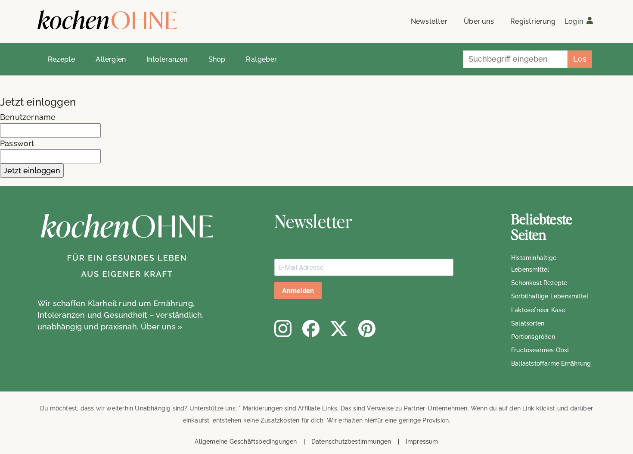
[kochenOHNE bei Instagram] (283, 328)
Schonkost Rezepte (539, 282)
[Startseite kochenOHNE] (107, 20)
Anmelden (298, 291)
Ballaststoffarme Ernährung (551, 363)
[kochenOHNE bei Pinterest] (366, 328)
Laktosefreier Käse (538, 310)
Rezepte (61, 59)
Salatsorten (527, 323)
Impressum (422, 441)
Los (579, 58)
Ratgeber (261, 59)
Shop (217, 59)
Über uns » (162, 326)
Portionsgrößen (533, 336)
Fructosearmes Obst (540, 350)
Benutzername (28, 117)
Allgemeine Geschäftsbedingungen (246, 441)
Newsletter (429, 21)
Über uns (479, 21)
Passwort (17, 143)
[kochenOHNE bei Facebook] (311, 328)
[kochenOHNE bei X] (339, 328)
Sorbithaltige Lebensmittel (549, 296)
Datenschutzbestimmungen (351, 441)
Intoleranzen (166, 59)
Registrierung (532, 21)
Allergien (111, 59)
